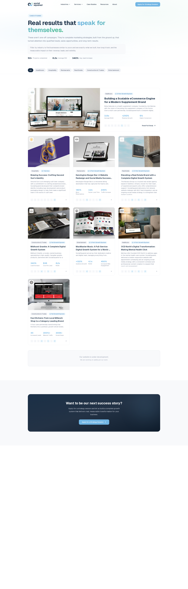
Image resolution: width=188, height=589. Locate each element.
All (31, 70)
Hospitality (52, 70)
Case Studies (92, 4)
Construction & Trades (95, 70)
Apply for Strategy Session (148, 4)
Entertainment (113, 70)
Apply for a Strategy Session (93, 422)
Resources (104, 4)
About (114, 4)
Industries (64, 4)
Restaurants (65, 70)
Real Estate (78, 70)
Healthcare (40, 70)
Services (77, 4)
